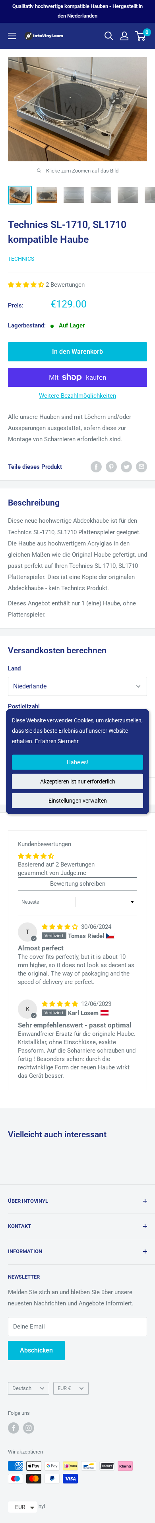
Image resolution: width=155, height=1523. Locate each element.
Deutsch (21, 1388)
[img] (60, 926)
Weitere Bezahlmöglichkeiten (77, 395)
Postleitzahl (24, 706)
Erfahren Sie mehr (57, 741)
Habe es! (77, 762)
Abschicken (36, 1350)
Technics (21, 259)
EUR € (64, 1388)
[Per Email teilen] (141, 466)
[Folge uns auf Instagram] (28, 1428)
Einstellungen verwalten (77, 800)
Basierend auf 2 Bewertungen (56, 864)
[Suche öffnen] (109, 36)
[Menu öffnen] (12, 36)
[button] (27, 284)
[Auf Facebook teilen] (96, 466)
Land (14, 668)
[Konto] (124, 36)
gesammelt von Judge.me (52, 873)
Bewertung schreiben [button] (77, 883)
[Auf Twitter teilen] (126, 466)
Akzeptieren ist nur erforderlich (77, 781)
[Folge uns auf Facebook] (13, 1428)
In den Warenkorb (77, 351)
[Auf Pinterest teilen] (111, 466)
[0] (140, 36)
